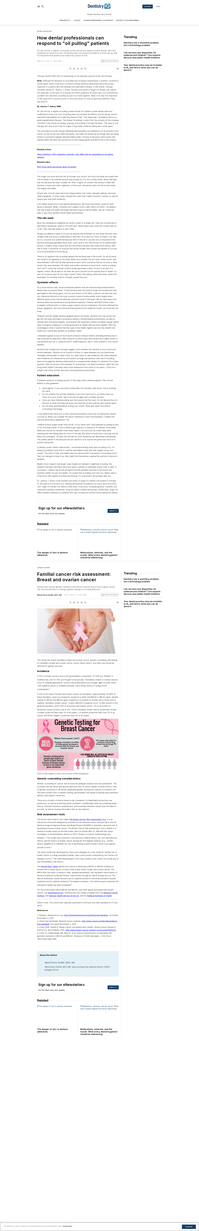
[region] (99, 1227)
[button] (38, 6)
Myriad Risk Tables (49, 866)
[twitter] (78, 69)
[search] (42, 6)
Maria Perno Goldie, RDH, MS (49, 595)
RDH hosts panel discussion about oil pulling (56, 167)
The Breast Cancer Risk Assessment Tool (87, 819)
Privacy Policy (67, 1226)
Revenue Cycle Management (127, 20)
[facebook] (70, 69)
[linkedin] (74, 69)
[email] (85, 69)
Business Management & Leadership (98, 20)
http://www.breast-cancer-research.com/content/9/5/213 (91, 930)
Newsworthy (65, 20)
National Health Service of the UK (64, 896)
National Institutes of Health (99, 896)
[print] (118, 69)
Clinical (77, 20)
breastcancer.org (55, 893)
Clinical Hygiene (43, 567)
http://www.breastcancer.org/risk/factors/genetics (86, 915)
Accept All (189, 1226)
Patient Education (44, 31)
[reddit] (82, 69)
